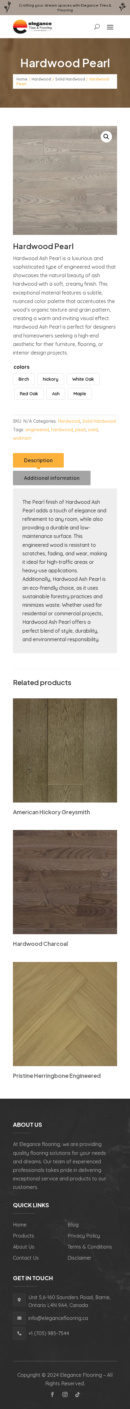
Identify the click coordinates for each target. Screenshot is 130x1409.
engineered (37, 430)
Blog (73, 1224)
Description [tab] (38, 460)
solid (93, 430)
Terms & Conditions (90, 1247)
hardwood (62, 430)
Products (23, 1236)
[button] (106, 136)
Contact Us (26, 1258)
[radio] (24, 379)
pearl (80, 430)
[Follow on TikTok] (78, 1394)
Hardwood (41, 79)
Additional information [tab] (52, 478)
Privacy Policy (84, 1236)
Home (21, 79)
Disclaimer (80, 1258)
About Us (23, 1247)
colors (21, 367)
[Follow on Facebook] (52, 1394)
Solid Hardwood (70, 79)
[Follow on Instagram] (65, 1394)
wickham (22, 438)
